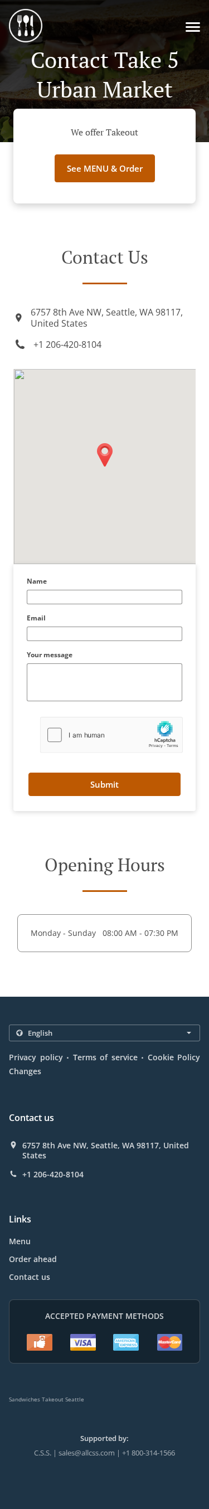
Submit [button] (104, 784)
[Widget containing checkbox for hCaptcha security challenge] (111, 735)
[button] (193, 27)
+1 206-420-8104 (67, 344)
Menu (20, 1241)
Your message (49, 655)
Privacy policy (36, 1057)
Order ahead (33, 1259)
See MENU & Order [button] (105, 168)
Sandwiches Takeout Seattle (46, 1399)
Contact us (29, 1277)
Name (37, 582)
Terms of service (105, 1057)
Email (36, 618)
